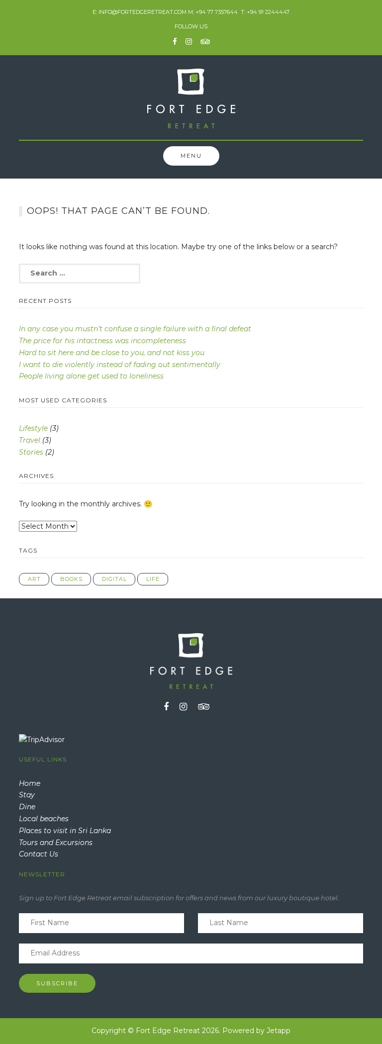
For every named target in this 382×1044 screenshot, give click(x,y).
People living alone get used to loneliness (91, 376)
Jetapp (278, 1030)
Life (153, 578)
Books (71, 578)
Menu (191, 155)
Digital (114, 578)
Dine (27, 806)
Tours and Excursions (56, 842)
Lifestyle (33, 428)
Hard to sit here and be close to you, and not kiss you (111, 352)
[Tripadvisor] (205, 41)
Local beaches (44, 818)
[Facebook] (175, 41)
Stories (31, 452)
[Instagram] (188, 41)
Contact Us (38, 854)
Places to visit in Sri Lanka (65, 830)
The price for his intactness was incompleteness (102, 340)
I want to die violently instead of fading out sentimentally (119, 364)
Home (29, 783)
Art (34, 578)
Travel (29, 440)
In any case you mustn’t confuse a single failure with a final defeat (135, 328)
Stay (27, 794)
